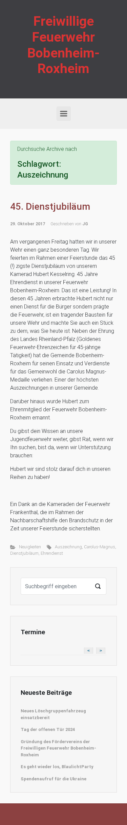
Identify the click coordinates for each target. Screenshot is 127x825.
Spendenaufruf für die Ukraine (53, 778)
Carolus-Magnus (99, 546)
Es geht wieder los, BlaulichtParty (57, 766)
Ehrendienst (52, 553)
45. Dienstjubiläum (50, 206)
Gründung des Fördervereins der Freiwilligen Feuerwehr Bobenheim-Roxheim (58, 748)
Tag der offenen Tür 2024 (48, 729)
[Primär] (64, 114)
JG (85, 223)
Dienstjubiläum (24, 553)
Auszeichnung (68, 546)
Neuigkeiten (30, 546)
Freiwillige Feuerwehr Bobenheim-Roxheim (63, 45)
